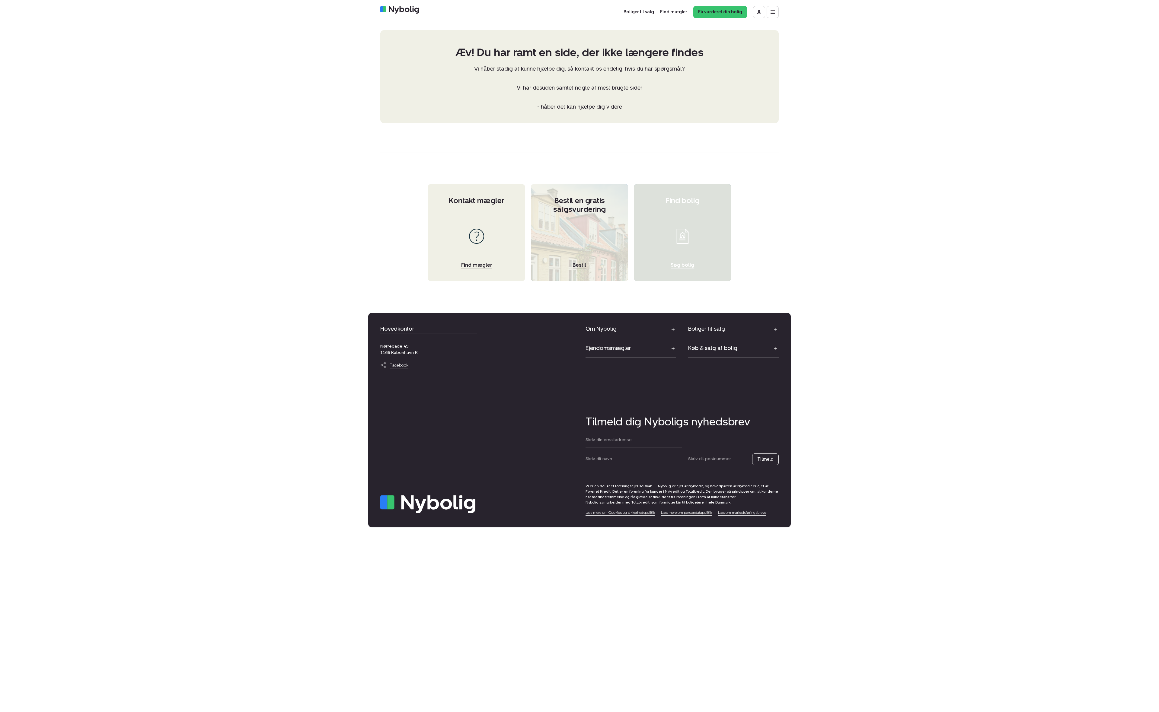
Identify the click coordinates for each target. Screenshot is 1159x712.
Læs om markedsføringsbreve (742, 512)
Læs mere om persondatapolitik (686, 512)
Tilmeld (765, 459)
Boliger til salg (706, 329)
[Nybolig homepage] (427, 504)
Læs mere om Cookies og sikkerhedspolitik (620, 512)
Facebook (399, 365)
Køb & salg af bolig (712, 348)
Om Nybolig (601, 329)
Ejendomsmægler (608, 348)
